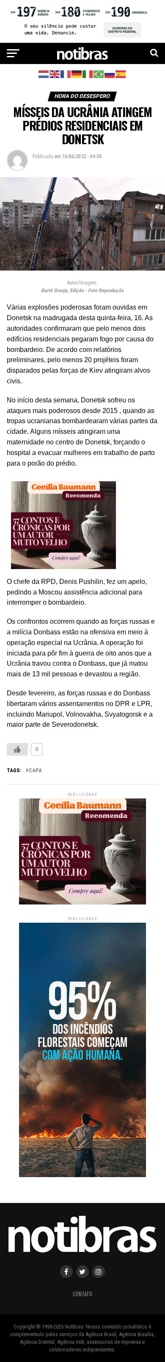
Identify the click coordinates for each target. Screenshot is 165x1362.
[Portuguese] (99, 74)
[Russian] (110, 74)
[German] (77, 74)
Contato (82, 1294)
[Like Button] (17, 749)
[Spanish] (121, 74)
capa (35, 770)
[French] (66, 74)
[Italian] (88, 74)
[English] (55, 74)
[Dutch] (44, 74)
